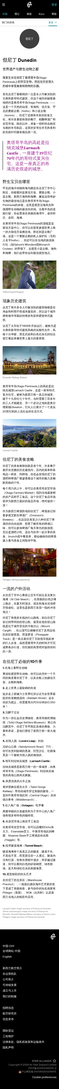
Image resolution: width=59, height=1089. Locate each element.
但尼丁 (29, 39)
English (7, 956)
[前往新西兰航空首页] (29, 4)
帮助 (54, 14)
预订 (17, 14)
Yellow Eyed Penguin (13, 291)
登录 (54, 4)
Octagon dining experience (16, 579)
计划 (4, 14)
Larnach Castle (10, 450)
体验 (29, 14)
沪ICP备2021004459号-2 (42, 1068)
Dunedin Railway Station (15, 377)
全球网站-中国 (11, 951)
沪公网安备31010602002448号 (38, 1071)
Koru (41, 14)
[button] (3, 4)
